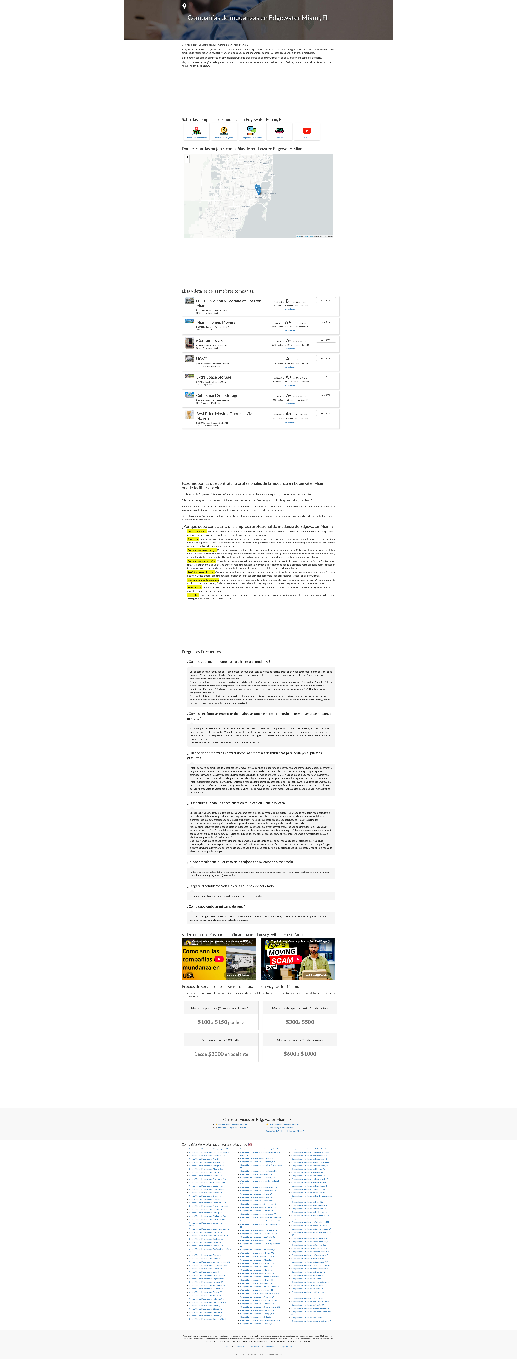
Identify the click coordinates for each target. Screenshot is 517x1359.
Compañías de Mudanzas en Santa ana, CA (309, 1248)
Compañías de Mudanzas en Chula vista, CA (207, 1216)
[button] (326, 300)
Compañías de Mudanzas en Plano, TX (307, 1172)
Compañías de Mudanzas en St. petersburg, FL (310, 1265)
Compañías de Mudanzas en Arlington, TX (206, 1165)
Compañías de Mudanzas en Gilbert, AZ (205, 1309)
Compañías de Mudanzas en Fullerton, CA (206, 1299)
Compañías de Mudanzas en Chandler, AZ (206, 1209)
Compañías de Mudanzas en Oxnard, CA (257, 1324)
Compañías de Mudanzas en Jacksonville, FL (258, 1200)
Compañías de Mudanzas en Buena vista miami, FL (209, 1206)
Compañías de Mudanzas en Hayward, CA (257, 1161)
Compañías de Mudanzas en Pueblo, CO (308, 1189)
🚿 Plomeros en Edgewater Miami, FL (230, 1127)
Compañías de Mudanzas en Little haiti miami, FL (260, 1221)
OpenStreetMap (309, 236)
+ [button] (187, 157)
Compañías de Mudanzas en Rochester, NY (309, 1212)
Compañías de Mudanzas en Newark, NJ (256, 1290)
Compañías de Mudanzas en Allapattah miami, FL (209, 1152)
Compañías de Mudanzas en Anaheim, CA (206, 1162)
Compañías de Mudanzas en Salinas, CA (307, 1219)
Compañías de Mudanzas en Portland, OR (308, 1182)
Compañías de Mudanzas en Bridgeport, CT (207, 1192)
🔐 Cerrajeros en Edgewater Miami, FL (231, 1124)
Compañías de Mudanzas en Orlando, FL (257, 1317)
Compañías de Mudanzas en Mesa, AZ (256, 1266)
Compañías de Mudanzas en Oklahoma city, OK (260, 1307)
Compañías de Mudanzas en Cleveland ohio (207, 1219)
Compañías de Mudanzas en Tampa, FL (307, 1275)
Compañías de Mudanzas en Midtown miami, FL (259, 1276)
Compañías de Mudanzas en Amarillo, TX (206, 1159)
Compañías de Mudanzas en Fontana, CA (206, 1282)
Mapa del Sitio (286, 1346)
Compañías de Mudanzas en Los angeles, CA (258, 1233)
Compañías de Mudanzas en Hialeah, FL (256, 1174)
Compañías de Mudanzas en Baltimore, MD (207, 1182)
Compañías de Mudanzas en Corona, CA (206, 1232)
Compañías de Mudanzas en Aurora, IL (205, 1172)
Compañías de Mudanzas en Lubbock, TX (257, 1240)
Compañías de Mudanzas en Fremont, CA (206, 1289)
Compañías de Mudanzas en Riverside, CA (308, 1208)
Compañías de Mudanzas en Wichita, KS (308, 1317)
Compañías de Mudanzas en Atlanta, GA (206, 1169)
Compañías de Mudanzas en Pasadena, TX (309, 1159)
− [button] (187, 161)
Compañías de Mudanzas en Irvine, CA (256, 1194)
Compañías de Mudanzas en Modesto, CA (257, 1283)
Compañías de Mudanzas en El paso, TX (205, 1268)
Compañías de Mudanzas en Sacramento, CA (310, 1215)
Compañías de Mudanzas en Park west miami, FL (311, 1152)
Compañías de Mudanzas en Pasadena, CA (309, 1155)
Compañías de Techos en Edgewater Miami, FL (285, 1131)
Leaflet (298, 236)
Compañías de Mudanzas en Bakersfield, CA (207, 1179)
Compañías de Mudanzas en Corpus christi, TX (208, 1235)
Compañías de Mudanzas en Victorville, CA (309, 1298)
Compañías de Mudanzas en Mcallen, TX (257, 1253)
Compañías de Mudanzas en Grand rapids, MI (259, 1149)
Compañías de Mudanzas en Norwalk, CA (257, 1297)
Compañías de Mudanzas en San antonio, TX (310, 1225)
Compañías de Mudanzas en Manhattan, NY (258, 1250)
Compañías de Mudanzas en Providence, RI (309, 1186)
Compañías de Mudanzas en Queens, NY (308, 1192)
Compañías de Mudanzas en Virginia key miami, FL (312, 1301)
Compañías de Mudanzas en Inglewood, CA (258, 1190)
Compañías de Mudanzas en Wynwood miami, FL (311, 1321)
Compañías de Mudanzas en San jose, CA (308, 1245)
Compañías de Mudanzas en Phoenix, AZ (308, 1169)
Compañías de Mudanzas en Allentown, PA (207, 1155)
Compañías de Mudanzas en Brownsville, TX (207, 1202)
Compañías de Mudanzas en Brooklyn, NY (206, 1199)
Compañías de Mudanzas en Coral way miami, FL (209, 1229)
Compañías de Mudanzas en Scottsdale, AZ (309, 1255)
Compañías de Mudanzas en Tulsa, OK (307, 1289)
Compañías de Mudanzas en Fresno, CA (205, 1292)
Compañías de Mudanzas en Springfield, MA (309, 1262)
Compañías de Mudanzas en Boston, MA (206, 1186)
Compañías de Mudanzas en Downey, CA (206, 1258)
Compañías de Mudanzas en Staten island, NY (310, 1268)
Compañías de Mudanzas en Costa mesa (206, 1239)
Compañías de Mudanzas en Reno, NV (307, 1202)
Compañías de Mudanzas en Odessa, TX (257, 1303)
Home (226, 1346)
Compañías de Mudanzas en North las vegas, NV (260, 1293)
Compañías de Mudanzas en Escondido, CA (207, 1275)
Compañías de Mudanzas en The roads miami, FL (311, 1282)
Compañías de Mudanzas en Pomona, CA (308, 1176)
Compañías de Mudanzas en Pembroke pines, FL (311, 1162)
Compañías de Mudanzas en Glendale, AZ (206, 1312)
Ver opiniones (290, 309)
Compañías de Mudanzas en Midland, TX (257, 1273)
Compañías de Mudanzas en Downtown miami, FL (209, 1262)
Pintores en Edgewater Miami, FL (279, 1127)
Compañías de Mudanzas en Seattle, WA (308, 1258)
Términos (270, 1346)
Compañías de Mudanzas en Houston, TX (257, 1178)
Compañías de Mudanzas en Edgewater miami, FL (209, 1265)
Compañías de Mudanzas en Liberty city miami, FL (260, 1217)
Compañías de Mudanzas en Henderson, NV (258, 1171)
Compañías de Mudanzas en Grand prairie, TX (208, 1319)
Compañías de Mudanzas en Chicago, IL (205, 1213)
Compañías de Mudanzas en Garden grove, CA (208, 1302)
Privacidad (255, 1346)
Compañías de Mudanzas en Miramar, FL (256, 1280)
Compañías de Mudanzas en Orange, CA (257, 1313)
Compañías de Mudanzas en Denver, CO (206, 1245)
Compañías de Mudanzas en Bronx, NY (205, 1196)
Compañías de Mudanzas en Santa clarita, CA (310, 1252)
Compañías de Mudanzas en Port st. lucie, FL (310, 1179)
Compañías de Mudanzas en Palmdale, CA (308, 1149)
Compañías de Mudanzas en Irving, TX (256, 1197)
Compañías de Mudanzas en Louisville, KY (257, 1237)
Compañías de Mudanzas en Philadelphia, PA (310, 1165)
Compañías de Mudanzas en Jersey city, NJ (258, 1204)
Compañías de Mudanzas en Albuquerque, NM (208, 1149)
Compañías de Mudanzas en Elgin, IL (204, 1272)
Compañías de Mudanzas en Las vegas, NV (258, 1214)
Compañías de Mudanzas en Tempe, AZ (307, 1278)
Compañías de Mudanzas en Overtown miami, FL (260, 1320)
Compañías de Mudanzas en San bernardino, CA (311, 1229)
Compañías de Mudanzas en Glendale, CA (206, 1315)
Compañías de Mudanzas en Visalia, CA (307, 1305)
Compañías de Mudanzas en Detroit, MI (205, 1255)
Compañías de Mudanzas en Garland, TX (206, 1305)
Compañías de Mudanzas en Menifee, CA (257, 1263)
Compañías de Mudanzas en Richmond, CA (309, 1205)
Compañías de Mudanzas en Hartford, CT (257, 1158)
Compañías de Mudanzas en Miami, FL (256, 1270)
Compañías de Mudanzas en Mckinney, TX (257, 1256)
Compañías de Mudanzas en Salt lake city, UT (310, 1222)
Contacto (240, 1346)
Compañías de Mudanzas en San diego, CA (309, 1238)
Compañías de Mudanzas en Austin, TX (205, 1176)
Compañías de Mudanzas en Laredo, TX (256, 1211)
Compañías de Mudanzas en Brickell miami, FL (208, 1189)
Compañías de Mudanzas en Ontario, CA (257, 1310)
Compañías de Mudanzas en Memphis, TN (257, 1260)
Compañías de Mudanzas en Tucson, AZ (308, 1285)
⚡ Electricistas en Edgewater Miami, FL (282, 1124)
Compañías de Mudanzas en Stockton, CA (308, 1272)
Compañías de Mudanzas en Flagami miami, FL (208, 1278)
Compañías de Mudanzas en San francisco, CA (310, 1241)
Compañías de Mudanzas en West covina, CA (310, 1308)
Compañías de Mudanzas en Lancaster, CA (258, 1207)
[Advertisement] (258, 90)
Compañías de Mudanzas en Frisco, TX (205, 1295)
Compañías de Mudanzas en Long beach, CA (258, 1230)
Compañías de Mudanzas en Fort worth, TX (207, 1285)
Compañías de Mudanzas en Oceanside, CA (258, 1300)
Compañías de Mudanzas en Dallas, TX (205, 1242)
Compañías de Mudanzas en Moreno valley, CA (259, 1287)
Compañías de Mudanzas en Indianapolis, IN (258, 1187)
